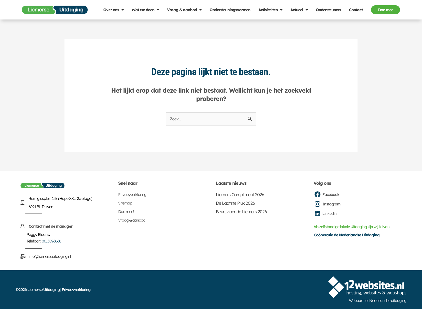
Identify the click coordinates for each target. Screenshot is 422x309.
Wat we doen (143, 9)
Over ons (111, 9)
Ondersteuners (328, 9)
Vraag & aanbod (182, 9)
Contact (356, 9)
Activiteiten (268, 9)
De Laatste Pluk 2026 (235, 203)
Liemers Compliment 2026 (240, 194)
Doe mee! (126, 211)
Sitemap (125, 203)
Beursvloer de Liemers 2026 (241, 211)
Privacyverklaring (132, 194)
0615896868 (51, 241)
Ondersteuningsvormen (230, 9)
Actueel (296, 9)
